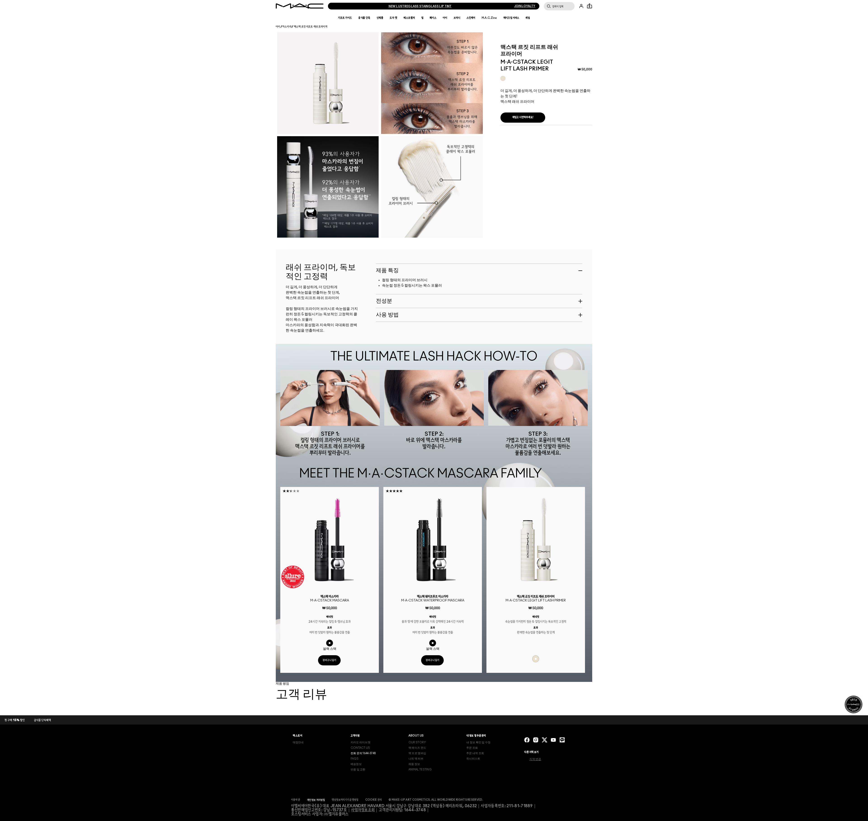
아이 (445, 17)
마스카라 (287, 26)
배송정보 (356, 764)
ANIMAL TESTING (420, 769)
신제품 (380, 17)
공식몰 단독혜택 (42, 720)
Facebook (527, 740)
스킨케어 (471, 17)
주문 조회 (472, 747)
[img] (329, 539)
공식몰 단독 (364, 17)
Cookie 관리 (373, 799)
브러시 (457, 17)
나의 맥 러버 (415, 758)
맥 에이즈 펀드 (417, 747)
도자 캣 (393, 17)
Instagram (535, 740)
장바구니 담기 (329, 660)
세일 (528, 17)
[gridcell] (502, 78)
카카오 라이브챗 (360, 742)
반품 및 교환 (358, 769)
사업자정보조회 (363, 810)
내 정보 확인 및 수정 (478, 742)
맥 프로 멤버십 (417, 753)
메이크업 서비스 (511, 17)
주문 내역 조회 (475, 753)
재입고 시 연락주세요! (522, 117)
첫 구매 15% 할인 (15, 720)
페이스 (433, 17)
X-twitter (544, 740)
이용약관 (295, 799)
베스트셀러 (409, 17)
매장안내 (298, 742)
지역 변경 (535, 759)
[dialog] (329, 599)
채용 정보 (414, 764)
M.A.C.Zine (489, 17)
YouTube (553, 740)
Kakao (562, 740)
